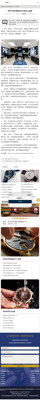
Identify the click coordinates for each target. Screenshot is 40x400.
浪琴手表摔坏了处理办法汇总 (11, 159)
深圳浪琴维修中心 (10, 6)
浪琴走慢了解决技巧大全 (8, 325)
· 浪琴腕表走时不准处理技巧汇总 (8, 184)
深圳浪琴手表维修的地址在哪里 (10, 263)
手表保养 (33, 375)
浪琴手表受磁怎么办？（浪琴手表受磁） (12, 268)
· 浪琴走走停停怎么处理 (25, 191)
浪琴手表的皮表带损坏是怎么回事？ (11, 275)
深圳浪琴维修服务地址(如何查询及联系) (12, 265)
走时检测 (3, 373)
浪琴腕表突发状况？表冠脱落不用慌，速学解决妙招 (17, 161)
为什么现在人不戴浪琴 (8, 320)
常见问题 (17, 6)
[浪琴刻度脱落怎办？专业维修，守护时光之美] (29, 176)
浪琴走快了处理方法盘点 (8, 327)
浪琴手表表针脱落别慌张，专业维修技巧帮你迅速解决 (15, 270)
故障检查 (3, 377)
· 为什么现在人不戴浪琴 (6, 189)
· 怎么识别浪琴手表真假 (6, 192)
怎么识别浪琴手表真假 (8, 322)
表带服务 (3, 383)
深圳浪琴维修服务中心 (16, 145)
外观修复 (3, 381)
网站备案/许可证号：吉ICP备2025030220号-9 (20, 392)
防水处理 (3, 375)
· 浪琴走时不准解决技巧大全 (26, 186)
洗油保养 (3, 379)
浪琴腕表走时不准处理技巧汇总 (10, 315)
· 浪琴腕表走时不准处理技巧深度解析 (28, 189)
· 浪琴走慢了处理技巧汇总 (7, 187)
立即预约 (20, 201)
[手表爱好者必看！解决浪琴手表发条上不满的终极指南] (10, 176)
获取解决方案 (20, 365)
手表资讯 (33, 381)
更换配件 (33, 377)
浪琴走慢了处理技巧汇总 (8, 318)
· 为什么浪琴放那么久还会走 (26, 184)
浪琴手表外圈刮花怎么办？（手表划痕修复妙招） (14, 273)
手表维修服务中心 (35, 373)
